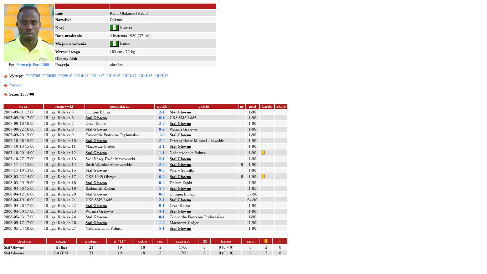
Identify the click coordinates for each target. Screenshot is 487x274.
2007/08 (33, 75)
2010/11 (81, 75)
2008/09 (49, 75)
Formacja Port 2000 (32, 64)
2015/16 (162, 75)
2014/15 (146, 75)
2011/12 (97, 75)
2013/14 (130, 75)
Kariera (15, 85)
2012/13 (114, 75)
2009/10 (65, 75)
